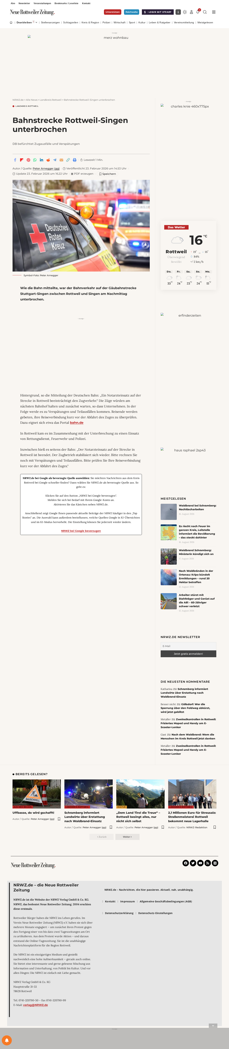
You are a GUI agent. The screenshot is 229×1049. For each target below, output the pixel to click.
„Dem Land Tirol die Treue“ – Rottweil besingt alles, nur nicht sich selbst (138, 817)
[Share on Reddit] (48, 160)
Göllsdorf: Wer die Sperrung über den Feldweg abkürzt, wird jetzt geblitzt (185, 708)
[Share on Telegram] (54, 160)
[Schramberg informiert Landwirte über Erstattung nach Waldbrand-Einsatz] (88, 794)
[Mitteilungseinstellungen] (7, 1040)
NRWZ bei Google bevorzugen (81, 530)
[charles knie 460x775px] (188, 151)
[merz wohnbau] (114, 63)
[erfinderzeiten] (188, 368)
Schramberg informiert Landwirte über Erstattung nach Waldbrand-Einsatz (184, 692)
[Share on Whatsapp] (34, 160)
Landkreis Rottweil (27, 106)
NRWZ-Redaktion (196, 827)
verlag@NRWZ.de (35, 1005)
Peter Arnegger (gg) (46, 168)
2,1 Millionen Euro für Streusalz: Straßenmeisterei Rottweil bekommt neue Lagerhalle (192, 817)
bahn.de (76, 423)
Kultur (122, 807)
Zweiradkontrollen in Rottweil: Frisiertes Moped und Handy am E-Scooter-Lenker (188, 723)
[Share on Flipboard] (21, 160)
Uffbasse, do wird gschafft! (33, 812)
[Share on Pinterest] (28, 160)
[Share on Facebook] (15, 160)
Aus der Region (23, 807)
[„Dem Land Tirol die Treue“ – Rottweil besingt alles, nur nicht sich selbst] (140, 794)
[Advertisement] (81, 346)
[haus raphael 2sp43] (188, 461)
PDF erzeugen (82, 173)
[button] (191, 12)
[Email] (61, 160)
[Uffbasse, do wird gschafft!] (37, 794)
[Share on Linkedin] (41, 160)
